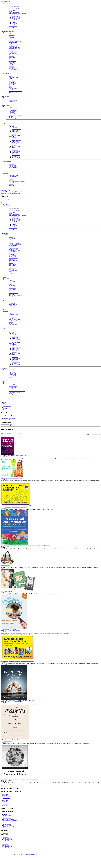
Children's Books (15, 131)
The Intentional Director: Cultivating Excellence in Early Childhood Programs (17, 700)
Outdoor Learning (13, 57)
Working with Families (14, 92)
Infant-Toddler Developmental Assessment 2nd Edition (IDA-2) (14, 455)
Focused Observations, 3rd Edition (8, 629)
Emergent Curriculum (13, 44)
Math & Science (12, 52)
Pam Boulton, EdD (18, 701)
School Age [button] (11, 147)
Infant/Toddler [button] (12, 125)
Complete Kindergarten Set (6, 591)
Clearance (5, 837)
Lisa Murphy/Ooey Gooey (14, 182)
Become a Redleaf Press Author (10, 820)
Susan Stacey (7, 546)
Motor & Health (12, 84)
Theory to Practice (13, 27)
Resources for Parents (13, 88)
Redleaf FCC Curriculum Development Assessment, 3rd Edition (14, 739)
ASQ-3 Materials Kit (5, 565)
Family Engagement (13, 10)
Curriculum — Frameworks (15, 41)
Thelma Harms (8, 507)
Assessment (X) (6, 419)
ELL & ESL (11, 43)
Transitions (11, 68)
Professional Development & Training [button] (17, 13)
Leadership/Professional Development (17, 181)
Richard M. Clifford (16, 507)
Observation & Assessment (17, 21)
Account (5, 402)
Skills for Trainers (15, 24)
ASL (10, 36)
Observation (11, 56)
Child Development (16, 16)
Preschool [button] (11, 136)
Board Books (12, 164)
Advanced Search (7, 406)
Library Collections (7, 838)
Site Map (5, 805)
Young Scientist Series (13, 69)
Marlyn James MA (16, 630)
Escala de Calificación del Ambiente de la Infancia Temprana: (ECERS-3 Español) (18, 505)
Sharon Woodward (8, 741)
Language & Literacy (13, 51)
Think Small (6, 840)
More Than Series (13, 53)
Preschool (14, 22)
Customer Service (7, 816)
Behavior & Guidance (16, 14)
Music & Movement (13, 54)
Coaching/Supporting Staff (14, 8)
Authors (5, 795)
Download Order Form (8, 818)
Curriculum (11, 112)
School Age (14, 23)
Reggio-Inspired (12, 64)
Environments (12, 98)
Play (10, 58)
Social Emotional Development (15, 91)
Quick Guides (12, 62)
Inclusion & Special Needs (14, 48)
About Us (5, 794)
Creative (10, 78)
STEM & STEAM (13, 67)
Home (4, 403)
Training (10, 117)
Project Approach (12, 61)
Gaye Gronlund (8, 630)
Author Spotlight (7, 796)
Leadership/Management (14, 12)
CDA (10, 7)
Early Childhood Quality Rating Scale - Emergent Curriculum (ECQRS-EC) (17, 661)
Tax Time (11, 116)
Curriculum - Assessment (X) (9, 418)
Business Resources (13, 110)
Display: (2, 435)
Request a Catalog (7, 815)
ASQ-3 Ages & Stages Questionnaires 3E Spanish (11, 478)
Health (10, 169)
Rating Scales (12, 63)
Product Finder (6, 404)
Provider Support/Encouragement (16, 115)
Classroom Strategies (13, 177)
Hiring (10, 11)
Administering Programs (14, 6)
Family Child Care (16, 18)
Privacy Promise (6, 798)
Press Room (6, 804)
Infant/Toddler (15, 19)
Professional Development (14, 113)
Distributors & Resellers (8, 819)
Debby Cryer (24, 507)
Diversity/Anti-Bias (16, 17)
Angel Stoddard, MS (9, 701)
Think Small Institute (7, 839)
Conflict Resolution (13, 38)
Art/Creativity (12, 35)
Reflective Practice (13, 26)
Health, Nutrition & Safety (14, 47)
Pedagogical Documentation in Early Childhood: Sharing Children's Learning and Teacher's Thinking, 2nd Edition (25, 545)
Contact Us (5, 408)
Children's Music (12, 166)
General (10, 79)
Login (4, 409)
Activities (11, 33)
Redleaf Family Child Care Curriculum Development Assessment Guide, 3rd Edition (19, 779)
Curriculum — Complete (14, 40)
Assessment (11, 37)
